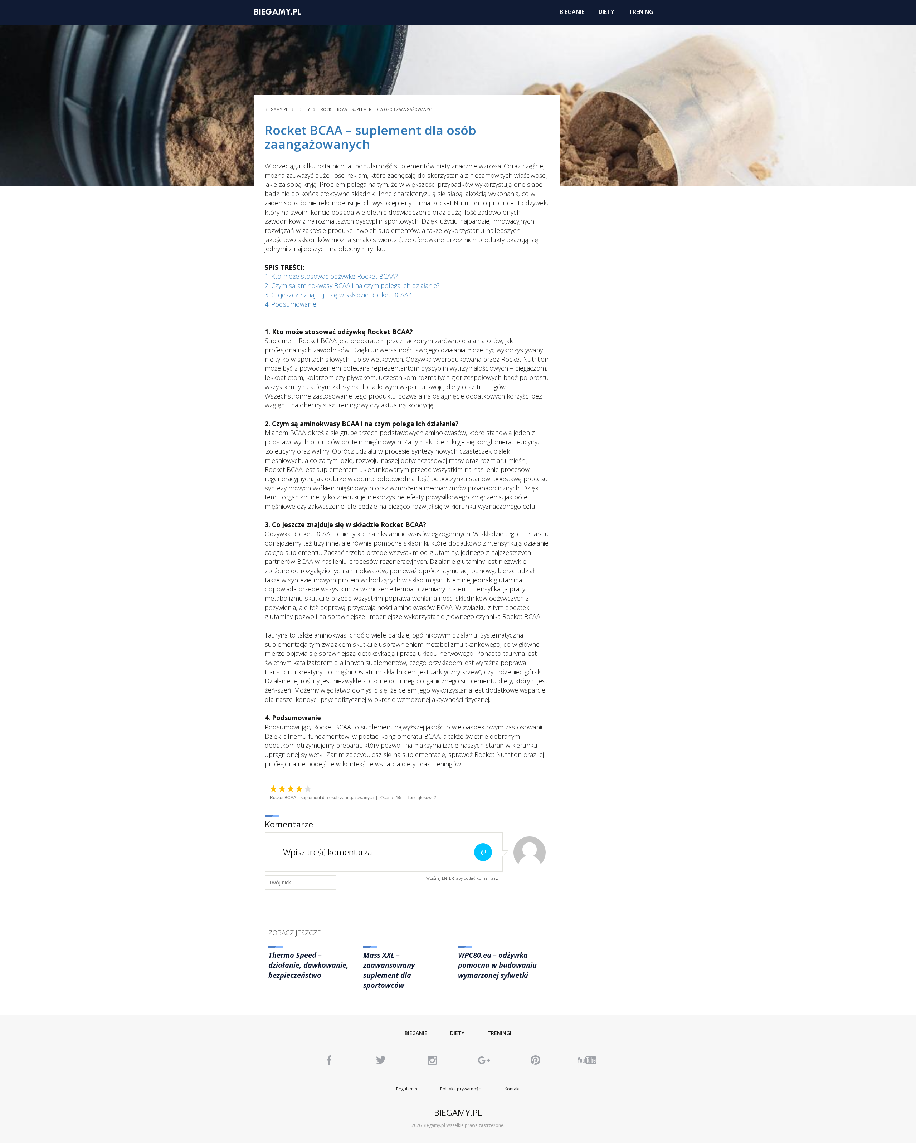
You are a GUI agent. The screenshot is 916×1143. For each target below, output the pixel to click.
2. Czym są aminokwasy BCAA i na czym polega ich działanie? (352, 285)
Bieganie (416, 1033)
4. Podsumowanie (290, 304)
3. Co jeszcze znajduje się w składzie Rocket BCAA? (338, 294)
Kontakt (512, 1089)
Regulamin (406, 1089)
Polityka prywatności (461, 1089)
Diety (457, 1033)
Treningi (499, 1033)
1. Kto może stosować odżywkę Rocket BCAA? (331, 276)
